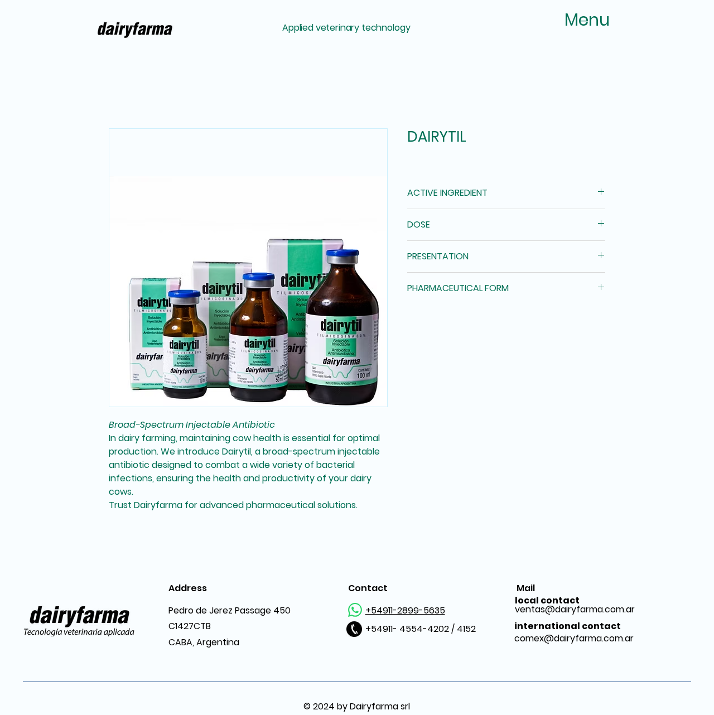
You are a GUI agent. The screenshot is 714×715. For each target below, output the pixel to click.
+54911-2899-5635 (405, 610)
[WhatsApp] (355, 610)
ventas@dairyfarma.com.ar (575, 605)
